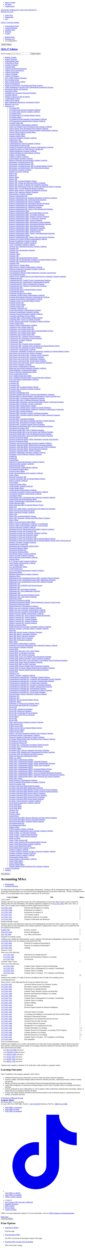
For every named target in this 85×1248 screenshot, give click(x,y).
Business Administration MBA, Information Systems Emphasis (29, 222)
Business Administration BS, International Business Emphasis (29, 203)
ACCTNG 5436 (6, 1003)
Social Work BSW (15, 805)
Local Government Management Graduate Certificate (26, 570)
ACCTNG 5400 (6, 908)
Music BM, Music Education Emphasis (22, 636)
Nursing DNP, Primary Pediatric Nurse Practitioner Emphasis (29, 666)
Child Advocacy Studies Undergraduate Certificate (25, 267)
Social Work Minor (15, 806)
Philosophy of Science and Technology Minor (24, 703)
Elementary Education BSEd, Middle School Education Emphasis (30, 445)
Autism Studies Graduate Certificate (21, 158)
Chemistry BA (14, 248)
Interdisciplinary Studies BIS (18, 544)
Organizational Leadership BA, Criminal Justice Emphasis (28, 683)
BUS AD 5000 (11, 1050)
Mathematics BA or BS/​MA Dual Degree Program (25, 585)
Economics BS (14, 383)
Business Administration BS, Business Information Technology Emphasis (33, 198)
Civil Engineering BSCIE (17, 271)
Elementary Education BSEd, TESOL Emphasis (25, 451)
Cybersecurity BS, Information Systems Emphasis (25, 338)
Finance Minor (14, 475)
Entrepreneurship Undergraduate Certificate (23, 467)
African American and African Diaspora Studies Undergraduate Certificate (33, 130)
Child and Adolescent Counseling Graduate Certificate (27, 269)
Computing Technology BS (18, 308)
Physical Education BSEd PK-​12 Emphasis (23, 705)
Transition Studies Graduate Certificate (21, 855)
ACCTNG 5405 (6, 912)
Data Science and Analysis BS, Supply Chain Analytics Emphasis (30, 363)
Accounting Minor (15, 117)
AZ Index (8, 4)
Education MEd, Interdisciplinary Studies (22, 406)
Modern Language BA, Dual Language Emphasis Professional (29, 615)
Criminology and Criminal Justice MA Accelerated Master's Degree (31, 331)
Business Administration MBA (19, 211)
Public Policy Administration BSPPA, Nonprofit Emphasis (28, 761)
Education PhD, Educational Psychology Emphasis (26, 422)
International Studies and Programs (16, 89)
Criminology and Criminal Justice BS (21, 327)
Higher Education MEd (16, 503)
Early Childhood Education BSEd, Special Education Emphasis (30, 378)
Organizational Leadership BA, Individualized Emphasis (27, 688)
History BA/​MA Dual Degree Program (22, 510)
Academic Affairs (7, 1100)
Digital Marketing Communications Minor (23, 370)
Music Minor (13, 642)
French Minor (13, 482)
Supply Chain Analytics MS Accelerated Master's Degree (28, 842)
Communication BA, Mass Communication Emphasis (26, 284)
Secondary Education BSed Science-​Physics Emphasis (27, 797)
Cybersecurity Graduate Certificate (20, 340)
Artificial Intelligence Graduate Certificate (22, 151)
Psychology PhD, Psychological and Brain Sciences (26, 754)
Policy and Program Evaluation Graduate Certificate (26, 722)
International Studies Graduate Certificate (22, 554)
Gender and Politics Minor (17, 484)
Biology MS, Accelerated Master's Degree (23, 181)
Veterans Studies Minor (16, 864)
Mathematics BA (14, 584)
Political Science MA (16, 726)
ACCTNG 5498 (6, 1032)
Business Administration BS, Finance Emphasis (24, 201)
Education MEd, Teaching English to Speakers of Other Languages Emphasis (34, 415)
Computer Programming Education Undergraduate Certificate (29, 297)
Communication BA (15, 278)
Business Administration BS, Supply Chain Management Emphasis (31, 209)
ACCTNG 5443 (6, 1007)
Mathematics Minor (15, 598)
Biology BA (13, 173)
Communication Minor (16, 291)
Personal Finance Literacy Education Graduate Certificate (28, 694)
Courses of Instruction (12, 868)
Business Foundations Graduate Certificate (23, 241)
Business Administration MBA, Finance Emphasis (25, 220)
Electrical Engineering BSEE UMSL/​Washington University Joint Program (33, 439)
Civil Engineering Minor (17, 275)
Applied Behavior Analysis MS (19, 145)
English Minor (14, 460)
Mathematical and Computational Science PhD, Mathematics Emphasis (32, 580)
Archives (8, 870)
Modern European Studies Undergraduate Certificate (26, 613)
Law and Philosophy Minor (18, 567)
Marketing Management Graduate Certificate (23, 574)
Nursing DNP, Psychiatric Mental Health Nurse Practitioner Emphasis (32, 668)
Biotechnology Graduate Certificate (20, 194)
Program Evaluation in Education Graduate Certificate (26, 737)
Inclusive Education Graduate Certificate (22, 527)
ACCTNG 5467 (6, 1021)
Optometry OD (14, 673)
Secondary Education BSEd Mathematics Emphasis (26, 788)
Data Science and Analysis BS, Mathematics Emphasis (27, 359)
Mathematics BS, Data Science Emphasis (22, 589)
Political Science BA (16, 724)
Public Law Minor (15, 758)
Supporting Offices (11, 91)
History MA (13, 514)
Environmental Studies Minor (18, 469)
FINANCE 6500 (6, 932)
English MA (13, 458)
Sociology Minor (14, 814)
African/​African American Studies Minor (22, 132)
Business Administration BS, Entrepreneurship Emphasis (27, 200)
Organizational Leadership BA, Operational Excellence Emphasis (30, 690)
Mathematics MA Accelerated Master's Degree (24, 595)
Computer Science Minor (17, 304)
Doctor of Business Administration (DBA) (23, 372)
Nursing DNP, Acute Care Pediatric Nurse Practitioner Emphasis (30, 657)
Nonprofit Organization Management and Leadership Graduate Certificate (33, 645)
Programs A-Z (9, 39)
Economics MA (14, 385)
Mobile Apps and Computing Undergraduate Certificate (27, 610)
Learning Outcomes (11, 65)
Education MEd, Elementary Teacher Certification (25, 404)
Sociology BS (13, 812)
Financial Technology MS (17, 477)
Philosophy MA (14, 698)
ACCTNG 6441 (8, 973)
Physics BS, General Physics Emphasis (22, 715)
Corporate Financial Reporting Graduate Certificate (26, 314)
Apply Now (9, 15)
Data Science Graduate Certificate (20, 364)
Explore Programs (11, 59)
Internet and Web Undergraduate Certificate (23, 557)
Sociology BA (14, 810)
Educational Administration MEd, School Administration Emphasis (31, 426)
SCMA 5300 (5, 930)
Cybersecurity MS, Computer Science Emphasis (25, 344)
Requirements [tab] (9, 884)
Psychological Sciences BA (18, 741)
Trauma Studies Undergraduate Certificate (23, 859)
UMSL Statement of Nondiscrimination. (62, 1213)
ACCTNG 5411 (6, 915)
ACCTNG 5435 (8, 971)
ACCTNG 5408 (6, 996)
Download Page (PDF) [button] (12, 1235)
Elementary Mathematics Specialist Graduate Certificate (27, 452)
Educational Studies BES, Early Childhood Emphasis (26, 430)
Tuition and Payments (12, 100)
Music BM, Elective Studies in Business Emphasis (25, 632)
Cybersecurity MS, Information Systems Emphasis (25, 348)
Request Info (9, 17)
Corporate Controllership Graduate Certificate (24, 312)
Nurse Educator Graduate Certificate (21, 647)
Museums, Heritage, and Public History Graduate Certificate (29, 628)
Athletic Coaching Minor (17, 155)
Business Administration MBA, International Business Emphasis (30, 224)
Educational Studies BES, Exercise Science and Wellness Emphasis (31, 432)
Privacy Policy (10, 1208)
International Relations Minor (18, 552)
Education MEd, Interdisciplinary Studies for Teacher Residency (30, 407)
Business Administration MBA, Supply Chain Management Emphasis (32, 233)
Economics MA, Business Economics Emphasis (25, 389)
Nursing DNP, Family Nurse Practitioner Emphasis (25, 662)
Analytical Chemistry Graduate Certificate (23, 138)
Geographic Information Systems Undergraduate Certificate (28, 492)
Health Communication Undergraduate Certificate (25, 501)
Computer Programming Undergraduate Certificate (25, 299)
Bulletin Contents (10, 57)
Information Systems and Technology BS (22, 531)
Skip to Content (10, 2)
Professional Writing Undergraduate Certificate (24, 735)
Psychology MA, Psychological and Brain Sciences (26, 746)
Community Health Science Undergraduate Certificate (26, 295)
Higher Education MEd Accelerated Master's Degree (26, 505)
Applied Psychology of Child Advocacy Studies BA (26, 149)
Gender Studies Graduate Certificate (21, 486)
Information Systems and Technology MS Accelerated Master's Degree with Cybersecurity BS (40, 540)
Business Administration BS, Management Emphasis (26, 205)
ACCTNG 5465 (6, 1016)
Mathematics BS (14, 587)
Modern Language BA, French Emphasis (22, 617)
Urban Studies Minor (16, 863)
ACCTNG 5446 (6, 1012)
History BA (13, 507)
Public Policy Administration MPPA (21, 767)
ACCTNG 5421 (6, 917)
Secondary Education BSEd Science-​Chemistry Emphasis (28, 795)
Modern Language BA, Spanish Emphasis (23, 623)
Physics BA (13, 707)
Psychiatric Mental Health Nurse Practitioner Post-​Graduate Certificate (32, 739)
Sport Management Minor (17, 825)
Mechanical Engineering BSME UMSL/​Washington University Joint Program (34, 602)
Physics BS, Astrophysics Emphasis (21, 709)
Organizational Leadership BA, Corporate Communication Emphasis (31, 681)
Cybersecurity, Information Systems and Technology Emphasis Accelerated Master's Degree (39, 351)
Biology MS (13, 179)
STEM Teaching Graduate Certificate (21, 829)
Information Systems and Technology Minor (23, 535)
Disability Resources (11, 1204)
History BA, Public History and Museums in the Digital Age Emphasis (32, 509)
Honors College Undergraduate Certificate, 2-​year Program (28, 524)
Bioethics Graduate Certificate (19, 172)
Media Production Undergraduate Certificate (23, 606)
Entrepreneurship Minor (17, 466)
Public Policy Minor (15, 778)
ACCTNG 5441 (8, 959)
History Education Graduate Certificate (22, 512)
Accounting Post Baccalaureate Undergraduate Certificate (28, 119)
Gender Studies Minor (16, 488)
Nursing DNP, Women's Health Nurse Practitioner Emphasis (29, 670)
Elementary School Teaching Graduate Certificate (25, 454)
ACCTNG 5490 (6, 1028)
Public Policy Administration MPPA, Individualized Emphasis (29, 771)
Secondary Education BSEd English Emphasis (24, 786)
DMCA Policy (10, 1206)
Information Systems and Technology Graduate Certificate (28, 533)
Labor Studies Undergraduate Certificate (22, 563)
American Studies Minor (17, 136)
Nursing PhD (13, 672)
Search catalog (5, 54)
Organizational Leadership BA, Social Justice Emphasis (27, 692)
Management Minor (15, 572)
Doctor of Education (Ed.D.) (18, 374)
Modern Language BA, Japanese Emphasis (23, 621)
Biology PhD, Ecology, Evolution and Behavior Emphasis (28, 190)
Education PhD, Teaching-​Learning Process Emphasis (27, 424)
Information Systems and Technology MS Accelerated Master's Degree (32, 539)
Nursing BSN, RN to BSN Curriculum (22, 655)
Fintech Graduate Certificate (18, 481)
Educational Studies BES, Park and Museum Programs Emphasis (30, 434)
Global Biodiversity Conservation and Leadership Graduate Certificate (32, 497)
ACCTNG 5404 (58, 904)
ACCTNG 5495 (6, 1030)
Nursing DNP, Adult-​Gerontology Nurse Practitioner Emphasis (29, 658)
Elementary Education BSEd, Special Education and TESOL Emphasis (32, 447)
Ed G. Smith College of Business (16, 78)
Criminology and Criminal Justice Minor (22, 333)
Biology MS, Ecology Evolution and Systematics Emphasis (28, 185)
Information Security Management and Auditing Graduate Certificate (31, 529)
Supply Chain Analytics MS (18, 840)
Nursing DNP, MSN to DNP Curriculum (22, 664)
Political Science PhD (16, 731)
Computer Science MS (16, 306)
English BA (13, 456)
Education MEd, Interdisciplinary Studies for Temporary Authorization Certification (36, 409)
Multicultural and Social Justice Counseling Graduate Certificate (30, 627)
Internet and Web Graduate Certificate (21, 555)
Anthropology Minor (16, 142)
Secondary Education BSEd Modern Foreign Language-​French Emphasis (33, 790)
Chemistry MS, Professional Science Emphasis (24, 261)
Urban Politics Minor (16, 861)
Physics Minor (14, 716)
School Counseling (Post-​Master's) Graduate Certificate (27, 782)
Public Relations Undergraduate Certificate (23, 780)
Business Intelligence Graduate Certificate (22, 243)
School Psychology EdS (17, 784)
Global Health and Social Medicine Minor (23, 499)
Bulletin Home (10, 37)
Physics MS (13, 718)
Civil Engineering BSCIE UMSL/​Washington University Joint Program (32, 273)
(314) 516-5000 (34, 1104)
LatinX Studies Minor (16, 565)
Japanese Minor (14, 559)
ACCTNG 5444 (6, 1009)
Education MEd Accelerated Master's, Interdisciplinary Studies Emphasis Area (34, 396)
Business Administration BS (18, 196)
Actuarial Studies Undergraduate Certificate (23, 125)
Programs (8, 32)
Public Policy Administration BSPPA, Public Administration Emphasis (32, 763)
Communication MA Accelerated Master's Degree (25, 289)
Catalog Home (10, 6)
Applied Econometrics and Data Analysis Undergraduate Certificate (31, 147)
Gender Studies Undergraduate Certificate (22, 490)
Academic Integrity (11, 95)
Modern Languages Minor (17, 625)
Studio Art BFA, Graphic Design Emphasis (23, 834)
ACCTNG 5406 (8, 957)
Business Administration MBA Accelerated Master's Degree (28, 213)
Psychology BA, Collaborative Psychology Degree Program (29, 745)
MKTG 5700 (11, 1061)
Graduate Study (10, 30)
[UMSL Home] (12, 1098)
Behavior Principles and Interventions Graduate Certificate (28, 160)
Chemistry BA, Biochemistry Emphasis (22, 250)
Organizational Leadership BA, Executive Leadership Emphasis (30, 685)
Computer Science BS (16, 303)
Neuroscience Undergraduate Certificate (22, 643)
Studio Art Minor (14, 838)
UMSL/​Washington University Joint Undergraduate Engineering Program (29, 87)
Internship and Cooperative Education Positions (20, 93)
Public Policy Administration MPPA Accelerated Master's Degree (30, 769)
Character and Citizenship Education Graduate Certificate (28, 246)
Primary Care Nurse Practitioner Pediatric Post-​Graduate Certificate (31, 733)
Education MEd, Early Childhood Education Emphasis (27, 400)
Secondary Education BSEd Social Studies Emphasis (26, 799)
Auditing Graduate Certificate (19, 157)
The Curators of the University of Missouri (19, 1202)
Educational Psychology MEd (19, 428)
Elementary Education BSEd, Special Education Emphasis (28, 449)
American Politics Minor (17, 134)
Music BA (12, 630)
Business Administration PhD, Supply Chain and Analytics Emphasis (31, 237)
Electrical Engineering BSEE (18, 437)
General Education (11, 28)
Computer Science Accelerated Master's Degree (24, 301)
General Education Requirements (16, 69)
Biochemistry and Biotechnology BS (21, 162)
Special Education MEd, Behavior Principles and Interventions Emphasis (33, 818)
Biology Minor (14, 177)
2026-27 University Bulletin (10, 22)
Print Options (6, 874)
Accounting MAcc (15, 113)
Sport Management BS (16, 823)
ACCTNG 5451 (6, 1014)
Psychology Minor (15, 748)
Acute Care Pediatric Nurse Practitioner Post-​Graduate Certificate (30, 127)
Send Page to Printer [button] (11, 1228)
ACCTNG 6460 (6, 1039)
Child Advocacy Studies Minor (19, 265)
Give (6, 19)
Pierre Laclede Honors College (15, 82)
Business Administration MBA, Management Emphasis (27, 228)
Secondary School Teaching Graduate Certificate (25, 801)
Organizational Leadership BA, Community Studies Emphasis (29, 677)
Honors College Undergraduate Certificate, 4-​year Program (28, 525)
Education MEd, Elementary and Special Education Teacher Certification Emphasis (36, 402)
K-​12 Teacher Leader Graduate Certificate (23, 561)
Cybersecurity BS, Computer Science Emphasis (24, 336)
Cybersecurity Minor (16, 342)
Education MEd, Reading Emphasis (21, 411)
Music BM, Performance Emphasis (20, 640)
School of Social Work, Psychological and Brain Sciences (24, 85)
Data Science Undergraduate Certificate (22, 366)
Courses (7, 33)
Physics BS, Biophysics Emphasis (20, 711)
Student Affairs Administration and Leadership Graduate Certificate (31, 831)
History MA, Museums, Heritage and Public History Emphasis (29, 518)
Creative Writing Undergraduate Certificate (23, 325)
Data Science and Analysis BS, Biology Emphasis (25, 353)
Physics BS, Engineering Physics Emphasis (23, 713)
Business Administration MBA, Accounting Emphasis (26, 215)
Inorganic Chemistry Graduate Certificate (22, 542)
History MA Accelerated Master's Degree (22, 516)
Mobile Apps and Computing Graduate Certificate (25, 608)
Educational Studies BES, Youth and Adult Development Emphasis (31, 436)
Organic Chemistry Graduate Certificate (22, 675)
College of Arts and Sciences (14, 70)
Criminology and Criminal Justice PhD (22, 334)
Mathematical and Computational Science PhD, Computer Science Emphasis (34, 578)
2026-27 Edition (9, 49)
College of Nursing (11, 74)
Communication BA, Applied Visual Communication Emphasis (30, 280)
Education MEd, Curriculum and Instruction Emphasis (27, 398)
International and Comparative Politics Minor (24, 546)
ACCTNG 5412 (8, 968)
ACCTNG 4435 (6, 948)
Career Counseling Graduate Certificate (22, 245)
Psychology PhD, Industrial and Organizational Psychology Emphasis (32, 752)
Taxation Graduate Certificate (18, 849)
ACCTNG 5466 (6, 1019)
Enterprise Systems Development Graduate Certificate (26, 462)
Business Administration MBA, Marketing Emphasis (26, 230)
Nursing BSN (13, 649)
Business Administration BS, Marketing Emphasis (25, 207)
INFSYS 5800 (11, 1054)
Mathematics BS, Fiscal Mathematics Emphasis (24, 591)
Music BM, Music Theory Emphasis (21, 638)
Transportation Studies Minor (18, 857)
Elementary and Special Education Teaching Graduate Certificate (30, 443)
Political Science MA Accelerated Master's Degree (25, 728)
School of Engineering (12, 83)
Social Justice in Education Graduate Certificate (24, 803)
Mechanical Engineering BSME (19, 600)
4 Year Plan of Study (11, 63)
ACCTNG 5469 (6, 1025)
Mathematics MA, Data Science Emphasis (23, 597)
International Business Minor (18, 548)
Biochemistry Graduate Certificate (20, 170)
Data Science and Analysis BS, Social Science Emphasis (27, 361)
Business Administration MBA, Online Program (25, 231)
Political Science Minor (16, 730)
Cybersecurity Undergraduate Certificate (22, 349)
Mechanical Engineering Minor (19, 604)
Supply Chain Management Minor (20, 846)
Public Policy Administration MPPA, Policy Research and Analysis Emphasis (34, 776)
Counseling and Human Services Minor (22, 316)
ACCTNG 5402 (8, 955)
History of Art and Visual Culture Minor (22, 522)
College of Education (12, 72)
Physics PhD (13, 720)
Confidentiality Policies (12, 98)
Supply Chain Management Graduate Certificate (25, 844)
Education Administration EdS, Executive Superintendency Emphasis (32, 394)
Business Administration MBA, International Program (26, 226)
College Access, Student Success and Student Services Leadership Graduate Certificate (37, 276)
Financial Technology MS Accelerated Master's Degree (27, 479)
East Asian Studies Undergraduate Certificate (24, 379)
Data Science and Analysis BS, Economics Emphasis (26, 357)
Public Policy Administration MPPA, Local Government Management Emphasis (35, 773)
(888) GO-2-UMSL (61, 1104)
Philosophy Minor (15, 702)
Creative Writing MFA (16, 323)
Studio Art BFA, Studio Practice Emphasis (23, 836)
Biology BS (13, 175)
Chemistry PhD (14, 263)
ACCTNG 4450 (6, 987)
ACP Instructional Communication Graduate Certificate (27, 121)
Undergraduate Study (12, 26)
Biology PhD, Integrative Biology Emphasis (23, 192)
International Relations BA (18, 550)
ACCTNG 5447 (6, 919)
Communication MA (16, 288)
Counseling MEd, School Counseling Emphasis (24, 319)
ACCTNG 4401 (6, 943)
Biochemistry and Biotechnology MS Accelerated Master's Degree (31, 166)
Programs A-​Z (9, 106)
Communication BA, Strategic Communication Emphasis (28, 286)
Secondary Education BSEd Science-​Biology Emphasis (27, 793)
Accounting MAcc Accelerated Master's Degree (24, 115)
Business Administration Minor (19, 235)
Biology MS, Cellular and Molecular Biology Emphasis (27, 183)
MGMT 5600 (11, 1059)
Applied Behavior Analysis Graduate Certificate (24, 143)
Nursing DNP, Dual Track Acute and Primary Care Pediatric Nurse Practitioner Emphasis (38, 660)
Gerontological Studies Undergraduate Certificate (25, 494)
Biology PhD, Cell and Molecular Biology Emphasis (26, 188)
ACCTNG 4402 (6, 945)
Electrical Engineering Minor (18, 441)
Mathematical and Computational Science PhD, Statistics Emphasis (31, 582)
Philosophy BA (14, 696)
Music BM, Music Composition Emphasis (23, 634)
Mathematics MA (15, 593)
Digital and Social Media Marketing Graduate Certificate (27, 368)
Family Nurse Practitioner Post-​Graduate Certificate (26, 473)
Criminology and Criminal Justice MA (21, 329)
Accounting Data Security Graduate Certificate (24, 112)
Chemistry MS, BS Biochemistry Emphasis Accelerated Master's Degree (32, 260)
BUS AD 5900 (6, 934)
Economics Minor (15, 391)
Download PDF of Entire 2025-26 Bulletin (19, 1242)
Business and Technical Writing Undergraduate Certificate (28, 239)
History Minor (13, 520)
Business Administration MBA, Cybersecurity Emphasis (27, 218)
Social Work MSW (15, 808)
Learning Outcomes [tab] (11, 886)
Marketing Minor (14, 576)
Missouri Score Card (11, 104)
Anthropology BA (15, 140)
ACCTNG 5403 (8, 966)
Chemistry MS (14, 256)
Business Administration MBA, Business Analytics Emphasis (29, 216)
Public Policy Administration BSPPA (21, 760)
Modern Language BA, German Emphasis (23, 619)
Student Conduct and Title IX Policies (17, 97)
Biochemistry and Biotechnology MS (21, 164)
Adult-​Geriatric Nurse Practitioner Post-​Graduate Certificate (28, 128)
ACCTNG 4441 (6, 941)
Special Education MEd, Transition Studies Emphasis (26, 821)
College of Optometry (12, 76)
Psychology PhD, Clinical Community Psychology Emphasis (29, 750)
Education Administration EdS (19, 392)
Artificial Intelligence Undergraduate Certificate (24, 153)
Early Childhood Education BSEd (20, 376)
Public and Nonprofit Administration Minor (23, 756)
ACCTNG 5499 (6, 1035)
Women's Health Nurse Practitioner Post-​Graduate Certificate (29, 866)
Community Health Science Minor (20, 293)
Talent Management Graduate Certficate (22, 848)
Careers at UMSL (11, 1210)
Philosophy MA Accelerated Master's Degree (24, 700)
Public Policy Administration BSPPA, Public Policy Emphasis (29, 765)
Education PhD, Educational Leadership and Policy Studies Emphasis (32, 421)
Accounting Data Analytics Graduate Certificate (24, 110)
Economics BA (14, 381)
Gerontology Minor (15, 495)
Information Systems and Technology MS (22, 537)
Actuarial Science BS (16, 123)
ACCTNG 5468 (6, 1023)
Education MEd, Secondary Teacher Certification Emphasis (28, 413)
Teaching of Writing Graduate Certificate (22, 853)
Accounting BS (14, 108)
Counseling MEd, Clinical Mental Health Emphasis (26, 318)
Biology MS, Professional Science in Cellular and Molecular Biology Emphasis (35, 186)
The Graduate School (12, 80)
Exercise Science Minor (17, 471)
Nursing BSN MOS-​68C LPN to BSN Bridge (24, 651)
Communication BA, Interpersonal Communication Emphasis (29, 282)
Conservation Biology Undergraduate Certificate (25, 310)
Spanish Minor (14, 816)
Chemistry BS (13, 252)
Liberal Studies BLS (15, 569)
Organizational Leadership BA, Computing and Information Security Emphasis (35, 679)
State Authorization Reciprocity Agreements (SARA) (22, 102)
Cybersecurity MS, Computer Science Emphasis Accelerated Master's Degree (34, 346)
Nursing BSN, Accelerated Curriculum (22, 653)
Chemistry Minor (14, 254)
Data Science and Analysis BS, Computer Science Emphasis (29, 355)
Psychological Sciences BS (18, 743)
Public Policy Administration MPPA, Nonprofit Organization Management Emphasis (37, 775)
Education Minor (14, 417)
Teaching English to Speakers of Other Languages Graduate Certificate (32, 851)
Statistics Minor (14, 827)
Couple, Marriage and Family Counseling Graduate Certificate (29, 321)
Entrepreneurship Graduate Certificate (21, 464)
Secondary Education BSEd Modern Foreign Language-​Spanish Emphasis (33, 791)
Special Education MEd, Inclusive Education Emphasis (27, 819)
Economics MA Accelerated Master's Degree (23, 387)
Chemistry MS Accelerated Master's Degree (23, 258)
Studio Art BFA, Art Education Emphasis (22, 833)
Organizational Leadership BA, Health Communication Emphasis (30, 687)
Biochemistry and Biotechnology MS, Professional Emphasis (29, 168)
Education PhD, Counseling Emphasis (21, 419)
